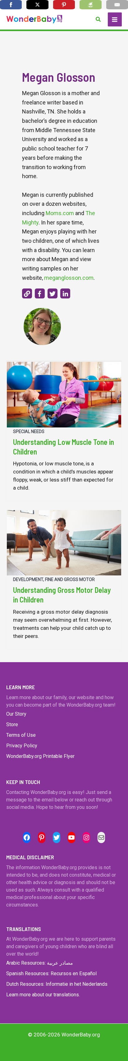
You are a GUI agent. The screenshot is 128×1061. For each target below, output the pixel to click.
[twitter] (52, 293)
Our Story (16, 714)
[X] (37, 4)
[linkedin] (65, 293)
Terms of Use (21, 735)
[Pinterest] (64, 4)
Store (12, 724)
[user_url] (27, 293)
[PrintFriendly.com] (90, 4)
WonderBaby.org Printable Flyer (40, 756)
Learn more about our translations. (43, 995)
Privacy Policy (21, 746)
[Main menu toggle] (115, 19)
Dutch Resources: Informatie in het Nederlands (56, 984)
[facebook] (40, 293)
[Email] (117, 4)
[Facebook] (11, 4)
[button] (98, 19)
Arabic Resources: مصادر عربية (39, 963)
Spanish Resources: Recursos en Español (51, 973)
